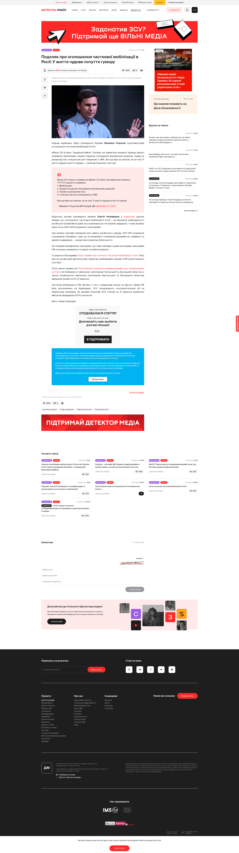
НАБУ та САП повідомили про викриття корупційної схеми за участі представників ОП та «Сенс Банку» (172, 169)
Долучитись (98, 379)
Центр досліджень (110, 2)
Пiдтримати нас (187, 696)
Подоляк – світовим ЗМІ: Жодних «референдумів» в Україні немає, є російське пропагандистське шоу (117, 465)
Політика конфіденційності (85, 703)
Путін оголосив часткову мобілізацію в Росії (167, 486)
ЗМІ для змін (46, 708)
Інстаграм (109, 708)
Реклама (77, 711)
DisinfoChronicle (127, 2)
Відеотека (45, 722)
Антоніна (160, 2)
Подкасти (124, 10)
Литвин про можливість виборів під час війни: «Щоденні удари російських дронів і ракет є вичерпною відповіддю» (169, 140)
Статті (83, 10)
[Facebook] (44, 79)
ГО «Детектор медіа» (175, 2)
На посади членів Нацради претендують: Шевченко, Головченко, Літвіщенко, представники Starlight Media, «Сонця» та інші (172, 185)
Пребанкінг (46, 711)
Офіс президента (67, 409)
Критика (92, 10)
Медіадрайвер (47, 714)
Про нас (78, 696)
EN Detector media (145, 2)
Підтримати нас (80, 716)
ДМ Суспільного (93, 2)
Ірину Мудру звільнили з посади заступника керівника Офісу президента (168, 155)
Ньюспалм (45, 738)
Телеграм (109, 706)
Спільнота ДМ (56, 621)
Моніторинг (104, 10)
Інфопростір (136, 10)
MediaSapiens (77, 2)
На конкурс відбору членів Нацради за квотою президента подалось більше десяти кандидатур (171, 200)
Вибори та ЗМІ (47, 725)
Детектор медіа (61, 2)
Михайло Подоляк (85, 409)
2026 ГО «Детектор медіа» (70, 777)
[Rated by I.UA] (130, 825)
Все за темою (189, 211)
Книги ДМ (78, 708)
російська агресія (50, 409)
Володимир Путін (102, 409)
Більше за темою (158, 125)
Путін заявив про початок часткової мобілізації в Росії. (108, 255)
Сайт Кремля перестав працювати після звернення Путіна (117, 487)
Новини (75, 10)
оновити (139, 558)
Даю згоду (119, 848)
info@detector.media (67, 775)
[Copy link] (44, 95)
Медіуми (45, 741)
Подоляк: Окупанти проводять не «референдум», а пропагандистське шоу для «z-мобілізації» (63, 487)
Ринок (114, 10)
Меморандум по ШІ (82, 706)
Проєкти (46, 696)
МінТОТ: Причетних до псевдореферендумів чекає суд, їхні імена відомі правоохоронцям (172, 465)
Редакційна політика (82, 700)
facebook (108, 700)
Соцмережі (111, 696)
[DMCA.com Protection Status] (110, 825)
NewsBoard (46, 716)
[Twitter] (44, 87)
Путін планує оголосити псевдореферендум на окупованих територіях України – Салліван (65, 508)
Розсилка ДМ (79, 722)
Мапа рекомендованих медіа (53, 736)
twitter (107, 703)
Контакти (78, 714)
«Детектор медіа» (136, 392)
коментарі (129, 216)
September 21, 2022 (105, 206)
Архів (76, 725)
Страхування (174, 10)
